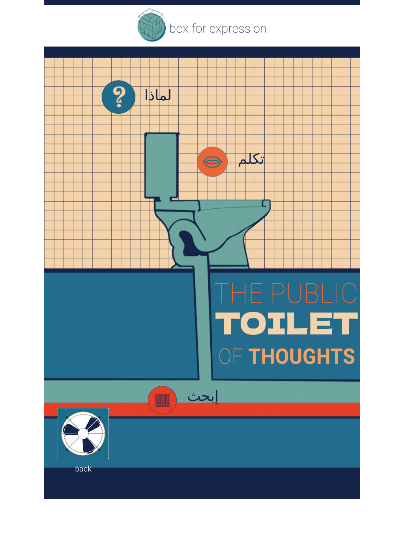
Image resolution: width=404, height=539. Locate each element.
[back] (83, 433)
